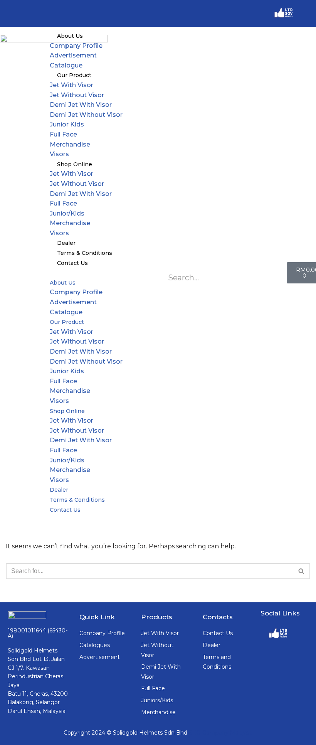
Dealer (66, 242)
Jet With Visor (71, 85)
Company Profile (76, 45)
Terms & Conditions (84, 252)
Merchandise (70, 144)
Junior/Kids (67, 213)
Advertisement (73, 55)
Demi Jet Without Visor (86, 114)
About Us (70, 35)
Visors (59, 154)
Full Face (63, 134)
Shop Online (74, 164)
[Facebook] (306, 13)
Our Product (74, 75)
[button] (158, 273)
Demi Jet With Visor (81, 104)
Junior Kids (67, 124)
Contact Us (72, 263)
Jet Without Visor (77, 95)
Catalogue (66, 65)
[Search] (301, 571)
